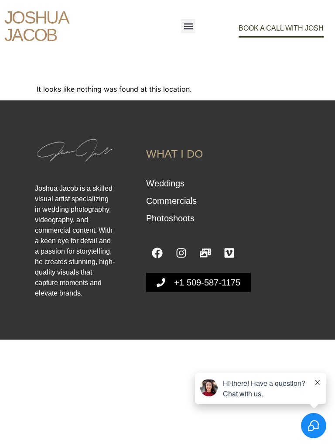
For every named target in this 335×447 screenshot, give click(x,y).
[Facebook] (157, 253)
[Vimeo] (229, 253)
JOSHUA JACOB (36, 26)
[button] (188, 26)
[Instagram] (181, 253)
